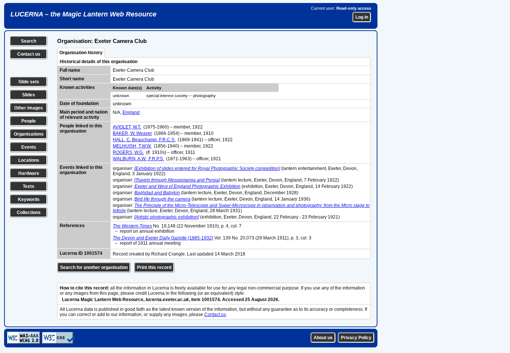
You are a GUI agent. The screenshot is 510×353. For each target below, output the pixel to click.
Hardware (28, 173)
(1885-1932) (163, 238)
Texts (28, 186)
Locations (28, 160)
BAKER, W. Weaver (132, 133)
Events (28, 147)
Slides (28, 94)
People (28, 121)
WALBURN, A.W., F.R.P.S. (138, 158)
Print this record (154, 267)
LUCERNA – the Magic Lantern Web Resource (83, 14)
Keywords (29, 199)
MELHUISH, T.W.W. (132, 146)
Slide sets (28, 81)
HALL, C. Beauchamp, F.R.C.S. (144, 139)
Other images (28, 108)
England (131, 112)
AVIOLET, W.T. (127, 127)
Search (28, 41)
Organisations (29, 134)
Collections (29, 212)
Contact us (28, 54)
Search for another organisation (94, 267)
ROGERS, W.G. (128, 152)
